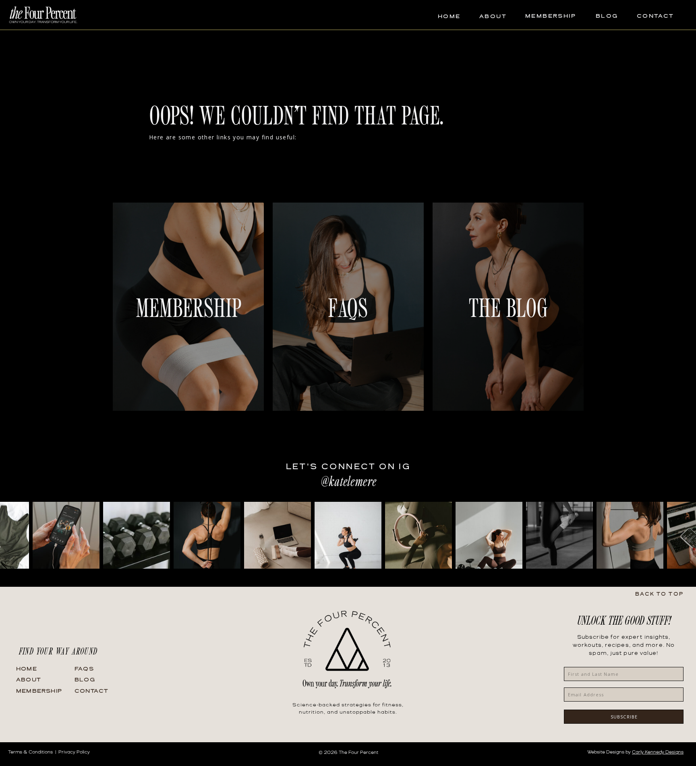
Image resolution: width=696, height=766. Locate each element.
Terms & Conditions (30, 752)
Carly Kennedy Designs (658, 752)
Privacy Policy (74, 752)
